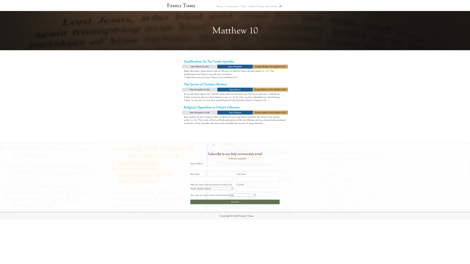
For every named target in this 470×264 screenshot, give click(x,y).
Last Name (241, 174)
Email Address (197, 163)
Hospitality (237, 66)
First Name (195, 174)
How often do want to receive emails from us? (209, 195)
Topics (244, 6)
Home (220, 6)
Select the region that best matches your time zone (211, 184)
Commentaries (232, 6)
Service (238, 89)
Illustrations (271, 6)
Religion (237, 112)
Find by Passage (256, 6)
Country (240, 184)
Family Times (181, 5)
